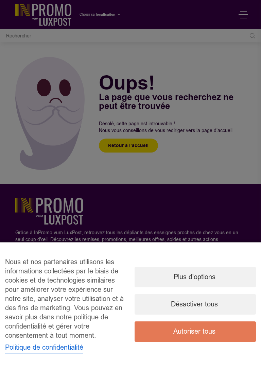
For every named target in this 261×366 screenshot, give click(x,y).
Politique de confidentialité (44, 347)
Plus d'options (194, 277)
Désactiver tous (194, 304)
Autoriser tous (194, 331)
